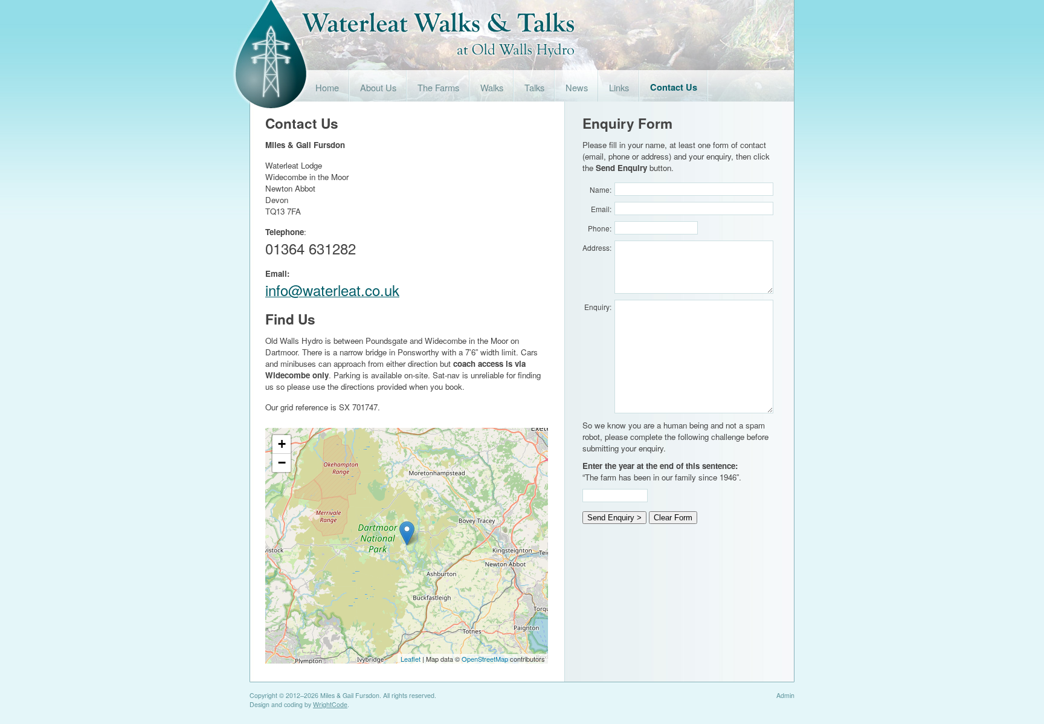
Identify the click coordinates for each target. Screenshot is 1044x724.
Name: (600, 189)
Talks (534, 87)
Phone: (599, 228)
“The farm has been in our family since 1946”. (661, 471)
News (577, 87)
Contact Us (673, 87)
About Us (378, 87)
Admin (785, 695)
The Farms (438, 87)
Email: (601, 209)
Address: (596, 247)
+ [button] (282, 443)
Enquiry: (597, 307)
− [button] (282, 462)
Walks (491, 87)
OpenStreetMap (485, 659)
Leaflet (410, 659)
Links (619, 87)
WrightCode (330, 704)
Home (327, 87)
